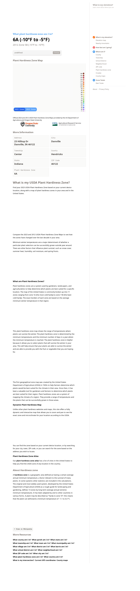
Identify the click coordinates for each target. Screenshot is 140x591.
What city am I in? (41, 553)
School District (101, 61)
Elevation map (101, 40)
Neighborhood (101, 64)
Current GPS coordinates (45, 560)
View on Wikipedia (24, 529)
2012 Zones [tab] (31, 109)
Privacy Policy (104, 89)
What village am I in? (22, 546)
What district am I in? (41, 546)
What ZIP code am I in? (22, 553)
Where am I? (100, 52)
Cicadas (98, 73)
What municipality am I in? (62, 543)
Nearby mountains (102, 43)
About (95, 89)
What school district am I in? (25, 550)
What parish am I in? (41, 540)
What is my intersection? (23, 560)
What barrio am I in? (59, 546)
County (98, 55)
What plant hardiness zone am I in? (28, 557)
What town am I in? (42, 543)
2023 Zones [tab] (19, 109)
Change (56, 53)
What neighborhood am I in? (50, 550)
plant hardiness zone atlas (27, 461)
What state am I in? (58, 540)
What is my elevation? (104, 37)
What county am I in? (22, 540)
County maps (62, 560)
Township (99, 58)
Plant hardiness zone (103, 70)
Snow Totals (100, 80)
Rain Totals (100, 83)
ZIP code (99, 67)
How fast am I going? (104, 47)
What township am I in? (23, 543)
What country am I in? (53, 557)
